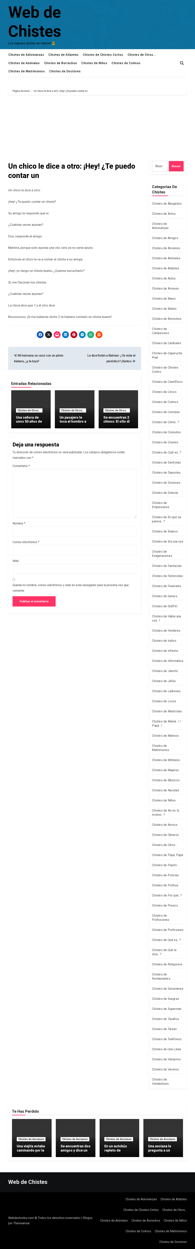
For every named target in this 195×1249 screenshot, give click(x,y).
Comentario (21, 466)
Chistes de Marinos (165, 735)
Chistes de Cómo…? (165, 422)
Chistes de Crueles (165, 442)
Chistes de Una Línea (166, 1049)
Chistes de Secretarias (167, 988)
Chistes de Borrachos (60, 63)
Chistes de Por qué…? (167, 895)
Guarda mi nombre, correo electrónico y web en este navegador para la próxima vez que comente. (71, 587)
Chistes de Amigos (165, 238)
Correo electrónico (26, 542)
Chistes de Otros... (29, 410)
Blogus (87, 1218)
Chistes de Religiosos (167, 964)
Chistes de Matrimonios (26, 71)
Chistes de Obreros (165, 835)
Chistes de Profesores (167, 930)
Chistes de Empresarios (160, 505)
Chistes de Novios (164, 825)
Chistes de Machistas (167, 711)
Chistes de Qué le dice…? (164, 952)
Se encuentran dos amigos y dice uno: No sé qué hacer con (75, 1152)
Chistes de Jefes (164, 681)
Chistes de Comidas (166, 412)
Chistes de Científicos (167, 382)
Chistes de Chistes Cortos (103, 55)
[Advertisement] (98, 127)
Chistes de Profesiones (160, 918)
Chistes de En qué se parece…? (166, 519)
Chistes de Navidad (165, 790)
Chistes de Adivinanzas (26, 55)
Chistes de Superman (166, 1009)
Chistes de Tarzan (164, 1029)
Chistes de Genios (164, 596)
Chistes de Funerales (166, 586)
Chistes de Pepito (164, 865)
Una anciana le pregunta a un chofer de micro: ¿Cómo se (161, 1152)
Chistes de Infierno (165, 651)
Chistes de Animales (24, 63)
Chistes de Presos (165, 905)
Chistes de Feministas (167, 576)
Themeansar (21, 1223)
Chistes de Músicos (166, 780)
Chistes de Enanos (164, 531)
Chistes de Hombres (166, 630)
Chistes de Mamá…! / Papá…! (166, 723)
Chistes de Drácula (165, 493)
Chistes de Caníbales (166, 343)
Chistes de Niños (94, 63)
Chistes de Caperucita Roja (167, 355)
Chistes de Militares (166, 760)
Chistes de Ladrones (166, 691)
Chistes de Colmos (126, 63)
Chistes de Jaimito (165, 671)
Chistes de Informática (167, 661)
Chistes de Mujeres (165, 770)
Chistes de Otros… (142, 55)
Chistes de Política (165, 885)
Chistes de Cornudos (166, 432)
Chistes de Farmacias (167, 566)
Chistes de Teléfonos (166, 1039)
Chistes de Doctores (65, 71)
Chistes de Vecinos (165, 1069)
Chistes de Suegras (165, 999)
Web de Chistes (27, 1182)
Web (16, 561)
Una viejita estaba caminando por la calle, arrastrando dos (31, 1152)
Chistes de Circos (164, 392)
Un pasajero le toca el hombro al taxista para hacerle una (73, 423)
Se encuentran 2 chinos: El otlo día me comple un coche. (117, 423)
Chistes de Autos (164, 278)
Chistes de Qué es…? (166, 940)
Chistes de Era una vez (167, 541)
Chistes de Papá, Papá (167, 855)
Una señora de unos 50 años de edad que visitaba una (30, 423)
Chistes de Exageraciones (162, 554)
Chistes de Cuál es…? (166, 452)
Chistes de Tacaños (165, 1019)
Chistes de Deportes (166, 472)
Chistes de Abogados (167, 203)
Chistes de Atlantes (63, 55)
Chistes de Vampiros (166, 1059)
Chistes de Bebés (164, 308)
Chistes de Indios (164, 640)
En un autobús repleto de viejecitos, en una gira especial (118, 1152)
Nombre (19, 523)
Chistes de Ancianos (166, 248)
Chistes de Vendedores (160, 1081)
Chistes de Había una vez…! (166, 618)
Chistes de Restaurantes (161, 976)
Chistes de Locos (164, 701)
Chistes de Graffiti (164, 606)
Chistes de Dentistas (166, 462)
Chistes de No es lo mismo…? (165, 812)
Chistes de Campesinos (160, 331)
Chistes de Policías (165, 875)
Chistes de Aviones (165, 288)
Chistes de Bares (164, 298)
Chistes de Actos (164, 213)
